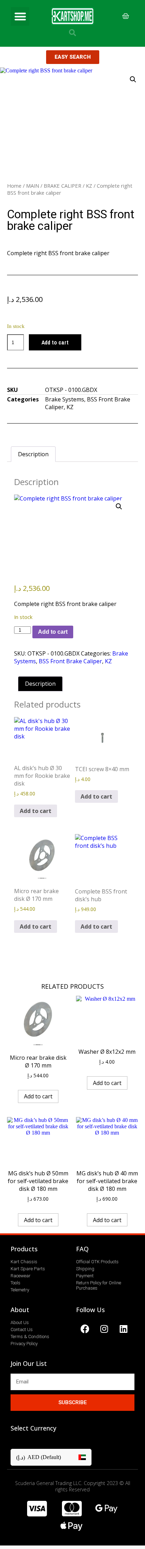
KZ (89, 185)
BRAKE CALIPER (62, 185)
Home (14, 185)
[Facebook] (85, 1328)
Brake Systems (64, 399)
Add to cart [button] (35, 811)
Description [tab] (33, 454)
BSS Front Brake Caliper (70, 661)
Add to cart (55, 342)
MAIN (32, 185)
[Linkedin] (123, 1328)
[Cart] (125, 16)
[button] (20, 16)
